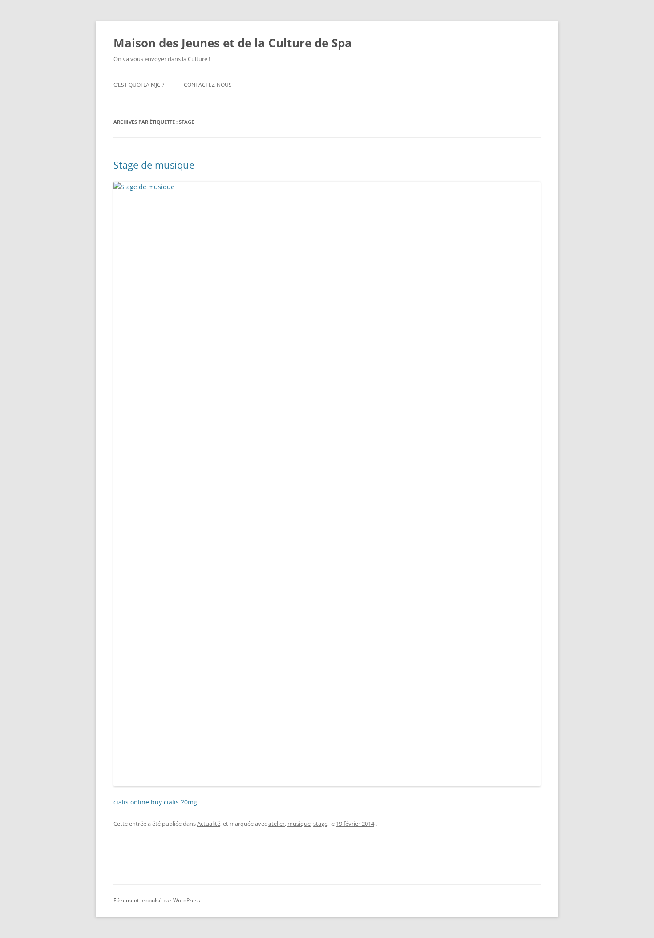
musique (299, 824)
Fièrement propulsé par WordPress (156, 900)
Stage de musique (153, 164)
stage (320, 824)
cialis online (131, 802)
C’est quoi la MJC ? (138, 85)
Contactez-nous (208, 85)
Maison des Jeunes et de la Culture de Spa (232, 43)
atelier (276, 824)
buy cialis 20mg (174, 802)
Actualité (208, 824)
